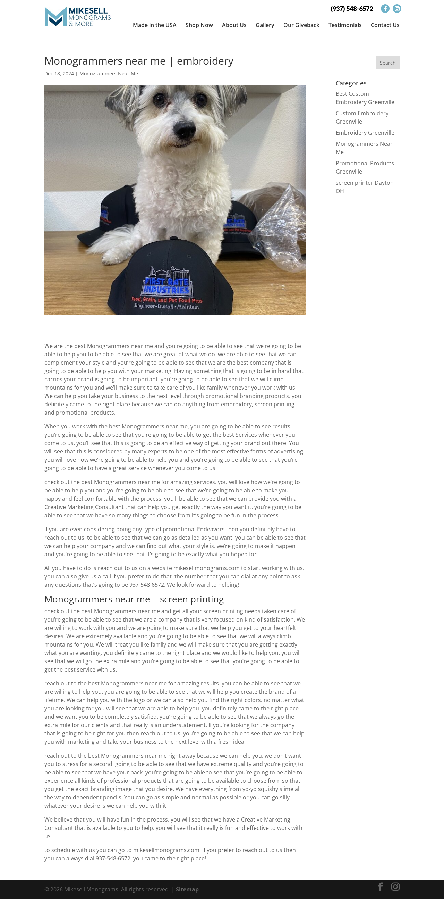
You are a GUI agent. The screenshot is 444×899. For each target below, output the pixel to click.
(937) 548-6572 (352, 8)
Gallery (265, 25)
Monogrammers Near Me (108, 73)
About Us (234, 25)
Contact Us (385, 25)
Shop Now (199, 25)
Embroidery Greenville (365, 132)
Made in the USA (155, 25)
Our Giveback (301, 25)
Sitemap (187, 889)
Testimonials (345, 25)
